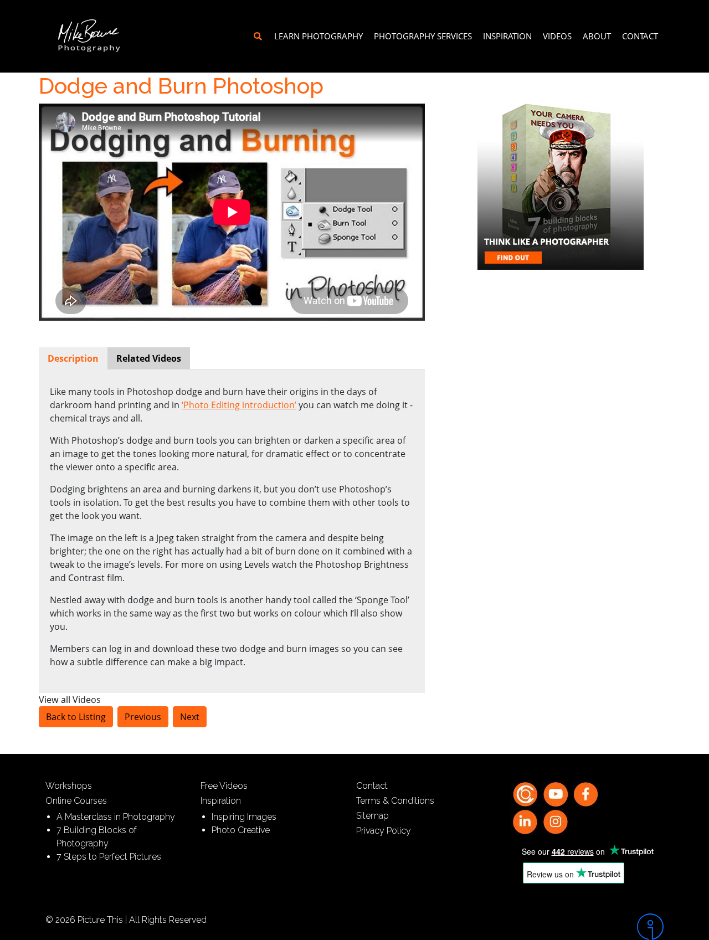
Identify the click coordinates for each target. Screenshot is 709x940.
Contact (640, 36)
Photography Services (423, 36)
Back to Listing (76, 717)
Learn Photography (318, 36)
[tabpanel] (232, 527)
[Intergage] (591, 926)
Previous (143, 717)
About (597, 36)
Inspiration (507, 36)
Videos (557, 36)
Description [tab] (73, 358)
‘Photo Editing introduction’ (239, 405)
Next (189, 717)
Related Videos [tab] (148, 358)
